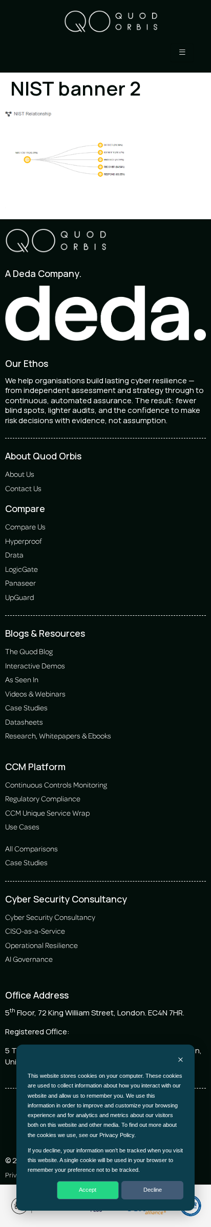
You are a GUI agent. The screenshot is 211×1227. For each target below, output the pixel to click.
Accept (87, 1190)
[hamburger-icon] (182, 52)
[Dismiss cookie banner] (180, 1061)
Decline (152, 1190)
